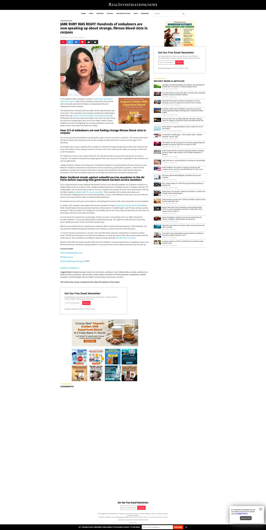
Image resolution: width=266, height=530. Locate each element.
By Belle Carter (174, 115)
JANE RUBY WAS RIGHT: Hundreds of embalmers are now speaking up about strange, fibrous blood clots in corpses (181, 102)
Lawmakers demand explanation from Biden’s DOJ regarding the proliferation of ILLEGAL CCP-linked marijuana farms (183, 86)
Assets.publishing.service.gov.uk (72, 261)
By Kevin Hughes (174, 89)
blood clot (91, 272)
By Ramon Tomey (174, 221)
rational (110, 13)
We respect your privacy (122, 517)
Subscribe (178, 527)
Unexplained (134, 275)
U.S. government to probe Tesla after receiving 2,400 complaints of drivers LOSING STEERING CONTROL (183, 94)
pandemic (77, 275)
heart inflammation (122, 272)
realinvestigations (123, 13)
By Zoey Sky (173, 229)
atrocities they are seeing (125, 238)
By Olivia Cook (173, 162)
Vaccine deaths (88, 277)
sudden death (98, 275)
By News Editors (174, 139)
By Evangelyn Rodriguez (176, 130)
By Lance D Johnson (175, 105)
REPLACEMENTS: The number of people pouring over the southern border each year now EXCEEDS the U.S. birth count (182, 168)
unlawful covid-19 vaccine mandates (89, 192)
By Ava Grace (173, 97)
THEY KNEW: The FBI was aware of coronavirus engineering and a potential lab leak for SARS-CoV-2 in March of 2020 (183, 143)
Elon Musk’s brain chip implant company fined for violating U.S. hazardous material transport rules (183, 234)
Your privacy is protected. (71, 309)
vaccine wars (111, 277)
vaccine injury (100, 277)
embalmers (109, 272)
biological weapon (79, 272)
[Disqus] (105, 415)
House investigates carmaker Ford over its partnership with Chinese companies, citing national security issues (182, 218)
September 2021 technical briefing (129, 205)
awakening (145, 13)
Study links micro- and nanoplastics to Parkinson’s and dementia (183, 160)
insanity (133, 272)
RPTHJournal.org (66, 257)
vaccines (120, 277)
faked (91, 13)
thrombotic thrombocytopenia (116, 275)
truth (136, 13)
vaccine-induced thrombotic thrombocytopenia (91, 116)
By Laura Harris (173, 156)
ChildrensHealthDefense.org (71, 253)
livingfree (99, 13)
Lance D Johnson (78, 38)
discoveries (99, 272)
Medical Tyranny (66, 275)
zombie (83, 13)
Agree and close (246, 518)
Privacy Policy (133, 522)
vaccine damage (75, 277)
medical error (142, 272)
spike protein (87, 275)
